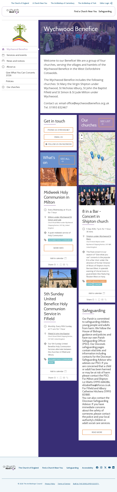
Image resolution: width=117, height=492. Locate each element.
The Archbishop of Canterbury (62, 3)
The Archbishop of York (87, 3)
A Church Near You (40, 3)
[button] (92, 156)
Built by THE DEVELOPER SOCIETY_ (86, 484)
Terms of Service (64, 484)
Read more (97, 432)
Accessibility (87, 468)
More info (58, 248)
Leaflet (100, 184)
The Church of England (20, 3)
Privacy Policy (50, 484)
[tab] (58, 258)
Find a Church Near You (85, 11)
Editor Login (104, 3)
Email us (58, 137)
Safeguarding (105, 11)
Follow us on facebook (60, 144)
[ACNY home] (12, 11)
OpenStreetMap (110, 184)
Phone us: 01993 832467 (58, 130)
